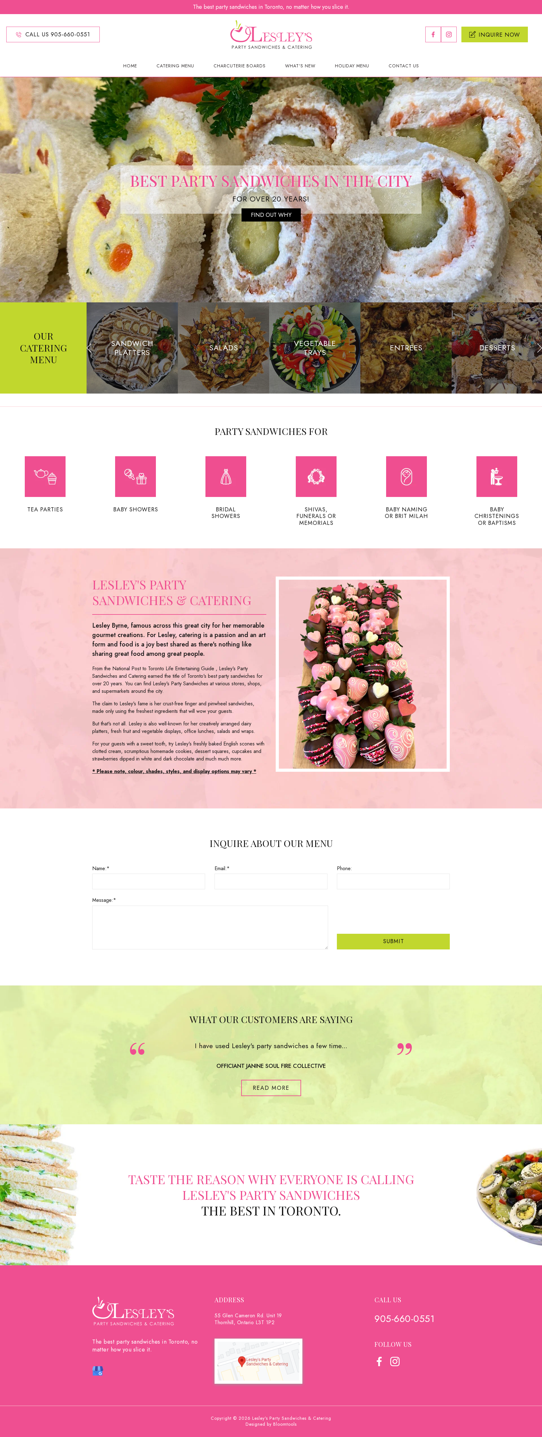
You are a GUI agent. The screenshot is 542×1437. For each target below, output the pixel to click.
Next (539, 348)
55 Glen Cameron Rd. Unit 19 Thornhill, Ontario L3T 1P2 (248, 1319)
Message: (102, 900)
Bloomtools (285, 1424)
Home (130, 66)
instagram (449, 34)
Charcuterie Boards (240, 66)
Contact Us (404, 66)
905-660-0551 (404, 1318)
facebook (433, 34)
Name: (99, 868)
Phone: (344, 868)
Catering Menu (175, 66)
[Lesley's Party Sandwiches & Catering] (271, 34)
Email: (221, 868)
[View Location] (258, 1360)
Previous (89, 348)
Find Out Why (271, 215)
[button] (271, 1088)
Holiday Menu (352, 66)
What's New (300, 66)
